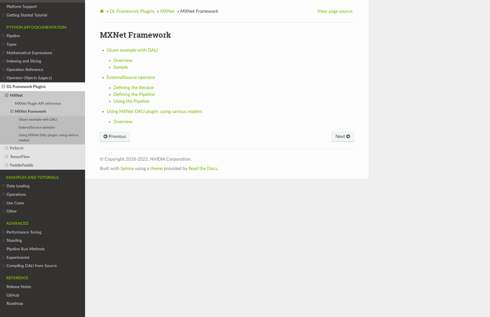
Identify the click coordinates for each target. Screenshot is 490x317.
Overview (123, 60)
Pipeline (13, 36)
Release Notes (19, 287)
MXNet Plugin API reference (38, 104)
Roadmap (15, 303)
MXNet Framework (30, 112)
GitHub (13, 295)
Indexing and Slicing (24, 61)
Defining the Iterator (133, 87)
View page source (334, 11)
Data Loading (18, 186)
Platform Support (22, 7)
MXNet (16, 95)
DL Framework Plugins (26, 87)
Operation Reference (25, 70)
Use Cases (15, 203)
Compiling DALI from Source (32, 266)
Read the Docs (203, 168)
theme (156, 168)
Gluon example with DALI (38, 119)
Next (340, 136)
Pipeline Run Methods (26, 249)
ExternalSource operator (37, 127)
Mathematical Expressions (29, 53)
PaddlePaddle (21, 165)
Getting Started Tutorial (27, 15)
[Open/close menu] (3, 15)
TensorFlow (20, 157)
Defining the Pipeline (134, 94)
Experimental (18, 257)
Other (12, 211)
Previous (116, 136)
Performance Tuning (24, 232)
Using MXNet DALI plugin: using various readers (49, 138)
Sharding (14, 240)
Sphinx (127, 168)
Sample (120, 67)
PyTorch (17, 148)
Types (11, 44)
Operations (16, 194)
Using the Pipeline (131, 101)
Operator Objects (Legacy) (29, 78)
